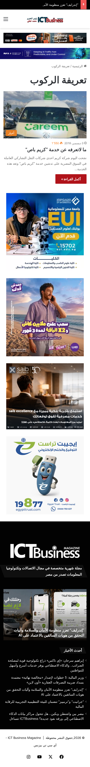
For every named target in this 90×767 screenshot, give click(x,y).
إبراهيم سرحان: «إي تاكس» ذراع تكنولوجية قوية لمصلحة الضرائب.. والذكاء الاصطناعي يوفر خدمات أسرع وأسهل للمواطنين (46, 665)
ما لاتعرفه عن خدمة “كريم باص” (56, 149)
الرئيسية (78, 66)
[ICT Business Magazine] (45, 19)
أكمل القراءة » (71, 179)
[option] (45, 614)
